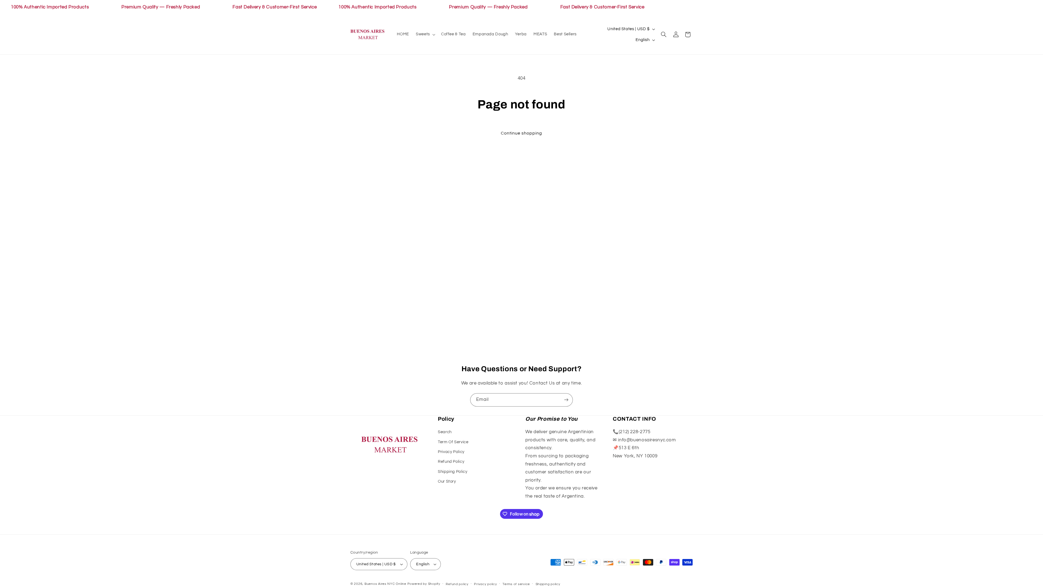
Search (445, 432)
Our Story (447, 481)
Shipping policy (548, 584)
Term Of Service (453, 442)
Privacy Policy (451, 452)
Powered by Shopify (423, 583)
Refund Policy (451, 462)
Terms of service (516, 584)
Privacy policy (485, 584)
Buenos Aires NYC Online (385, 583)
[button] (425, 34)
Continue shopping (521, 133)
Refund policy (457, 584)
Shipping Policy (452, 472)
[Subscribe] (566, 400)
